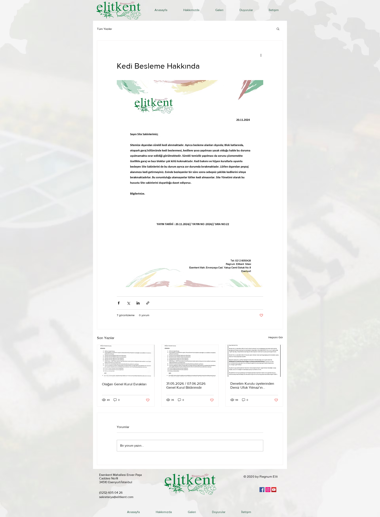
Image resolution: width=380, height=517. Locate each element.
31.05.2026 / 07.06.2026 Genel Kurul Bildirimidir (186, 385)
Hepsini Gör (275, 337)
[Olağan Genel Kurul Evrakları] (125, 361)
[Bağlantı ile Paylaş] (148, 303)
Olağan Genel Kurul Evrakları (124, 384)
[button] (278, 28)
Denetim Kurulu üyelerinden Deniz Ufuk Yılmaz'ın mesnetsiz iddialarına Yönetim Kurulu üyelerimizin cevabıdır (253, 385)
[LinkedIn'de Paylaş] (138, 303)
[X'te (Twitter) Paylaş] (128, 303)
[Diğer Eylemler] (260, 55)
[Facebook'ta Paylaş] (119, 303)
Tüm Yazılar (104, 28)
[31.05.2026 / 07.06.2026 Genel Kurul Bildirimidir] (190, 361)
